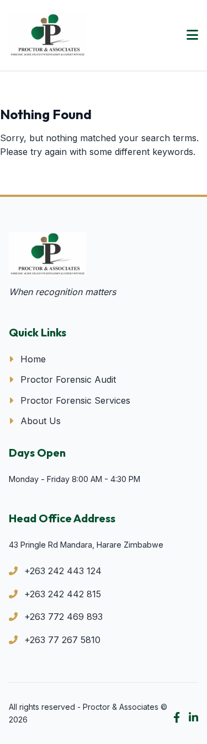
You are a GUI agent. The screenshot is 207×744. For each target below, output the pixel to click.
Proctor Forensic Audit (67, 379)
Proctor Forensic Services (74, 400)
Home (32, 359)
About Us (39, 420)
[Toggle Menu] (192, 35)
